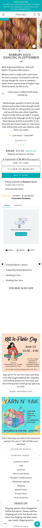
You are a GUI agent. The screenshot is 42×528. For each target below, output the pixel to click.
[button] (21, 159)
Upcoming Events (21, 449)
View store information (14, 189)
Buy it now (21, 175)
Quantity (21, 141)
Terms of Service (21, 498)
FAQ (21, 466)
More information (21, 392)
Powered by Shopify (21, 526)
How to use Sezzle (21, 474)
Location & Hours (21, 462)
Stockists (21, 470)
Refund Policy (21, 490)
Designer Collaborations (21, 478)
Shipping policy (26, 520)
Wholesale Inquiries (21, 482)
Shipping (11, 154)
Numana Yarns (20, 456)
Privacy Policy (21, 493)
